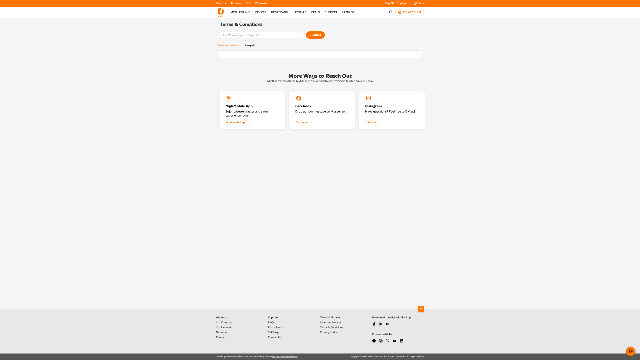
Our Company (224, 322)
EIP (248, 3)
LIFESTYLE (299, 12)
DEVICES (260, 12)
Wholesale (261, 3)
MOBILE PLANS (240, 12)
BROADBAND (279, 12)
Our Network (224, 327)
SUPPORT (331, 12)
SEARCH (315, 34)
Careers (220, 337)
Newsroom (222, 332)
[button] (419, 3)
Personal (221, 3)
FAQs (271, 322)
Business (236, 3)
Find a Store (275, 327)
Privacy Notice (329, 332)
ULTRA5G (348, 12)
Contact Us (274, 337)
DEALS (315, 12)
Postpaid (250, 45)
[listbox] (320, 54)
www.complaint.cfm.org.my (286, 357)
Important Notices (330, 322)
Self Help (273, 332)
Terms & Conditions (228, 45)
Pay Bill (389, 3)
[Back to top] (421, 309)
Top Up (401, 3)
